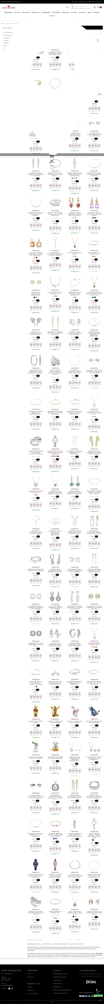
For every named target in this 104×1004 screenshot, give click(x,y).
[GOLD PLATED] (75, 218)
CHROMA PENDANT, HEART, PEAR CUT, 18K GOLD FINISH (94, 294)
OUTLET (52, 15)
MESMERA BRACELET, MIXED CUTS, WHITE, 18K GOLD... (55, 413)
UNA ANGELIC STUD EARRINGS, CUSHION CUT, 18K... (94, 608)
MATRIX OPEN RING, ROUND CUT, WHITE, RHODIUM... (55, 214)
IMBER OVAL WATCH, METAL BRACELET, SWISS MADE (74, 174)
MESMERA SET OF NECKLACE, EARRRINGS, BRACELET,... (55, 533)
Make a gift (30, 990)
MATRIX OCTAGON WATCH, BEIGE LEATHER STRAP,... (55, 876)
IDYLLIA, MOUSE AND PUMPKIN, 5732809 (55, 757)
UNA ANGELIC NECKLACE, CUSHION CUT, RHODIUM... (75, 876)
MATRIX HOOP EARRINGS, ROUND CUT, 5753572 (75, 333)
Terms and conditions (60, 973)
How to (29, 987)
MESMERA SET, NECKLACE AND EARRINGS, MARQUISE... (94, 334)
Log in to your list (33, 993)
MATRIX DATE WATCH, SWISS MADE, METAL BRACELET (55, 452)
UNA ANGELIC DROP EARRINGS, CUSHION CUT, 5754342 (74, 608)
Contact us (99, 1)
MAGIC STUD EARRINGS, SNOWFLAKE (35, 294)
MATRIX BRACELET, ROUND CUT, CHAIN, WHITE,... (55, 174)
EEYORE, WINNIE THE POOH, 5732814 (94, 721)
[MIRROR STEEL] (74, 178)
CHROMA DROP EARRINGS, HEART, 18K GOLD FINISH (75, 214)
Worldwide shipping (59, 977)
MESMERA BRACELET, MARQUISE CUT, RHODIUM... (75, 683)
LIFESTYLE (96, 12)
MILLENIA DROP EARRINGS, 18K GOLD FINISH (94, 214)
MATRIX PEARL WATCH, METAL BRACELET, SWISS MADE (94, 835)
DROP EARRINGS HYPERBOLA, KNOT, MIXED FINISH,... (94, 571)
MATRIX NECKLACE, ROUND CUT (55, 293)
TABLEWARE (8, 12)
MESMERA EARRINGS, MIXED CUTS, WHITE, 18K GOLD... (55, 333)
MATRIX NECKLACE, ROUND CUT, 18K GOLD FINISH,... (94, 876)
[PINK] (34, 686)
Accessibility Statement (60, 993)
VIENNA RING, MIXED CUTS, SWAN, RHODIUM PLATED (35, 452)
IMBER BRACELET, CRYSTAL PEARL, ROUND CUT (74, 294)
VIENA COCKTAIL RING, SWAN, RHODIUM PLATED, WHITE (55, 372)
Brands (91, 1)
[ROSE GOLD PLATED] (72, 178)
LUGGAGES (82, 12)
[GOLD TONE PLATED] (76, 178)
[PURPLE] (95, 218)
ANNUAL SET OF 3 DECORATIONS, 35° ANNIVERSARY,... (55, 683)
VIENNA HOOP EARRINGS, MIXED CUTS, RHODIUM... (74, 645)
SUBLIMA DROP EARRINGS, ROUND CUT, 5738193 (55, 608)
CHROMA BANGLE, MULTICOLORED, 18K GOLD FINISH (55, 835)
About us (75, 1)
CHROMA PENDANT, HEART (75, 253)
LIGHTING (74, 12)
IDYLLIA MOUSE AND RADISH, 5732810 (35, 757)
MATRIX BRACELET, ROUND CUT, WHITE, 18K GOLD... (94, 683)
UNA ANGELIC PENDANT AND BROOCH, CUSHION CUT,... (55, 797)
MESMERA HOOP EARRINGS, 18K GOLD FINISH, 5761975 (94, 452)
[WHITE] (95, 840)
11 (76, 939)
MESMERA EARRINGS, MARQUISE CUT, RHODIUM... (75, 452)
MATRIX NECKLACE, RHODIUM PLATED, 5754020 (94, 174)
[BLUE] (34, 297)
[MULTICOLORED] (58, 456)
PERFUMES (65, 12)
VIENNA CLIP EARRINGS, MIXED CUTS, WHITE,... (35, 333)
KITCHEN (17, 12)
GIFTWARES (56, 12)
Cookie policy (57, 986)
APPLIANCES (26, 12)
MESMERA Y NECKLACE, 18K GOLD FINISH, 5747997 (55, 254)
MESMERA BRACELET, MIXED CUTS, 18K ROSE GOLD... (75, 413)
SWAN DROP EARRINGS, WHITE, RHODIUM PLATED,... (55, 571)
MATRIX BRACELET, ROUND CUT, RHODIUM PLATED (36, 683)
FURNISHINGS (45, 12)
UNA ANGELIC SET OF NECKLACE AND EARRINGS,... (94, 758)
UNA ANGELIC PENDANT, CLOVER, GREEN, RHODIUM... (55, 492)
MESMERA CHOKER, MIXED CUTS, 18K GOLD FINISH (94, 492)
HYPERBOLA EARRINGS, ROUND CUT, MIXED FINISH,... (94, 532)
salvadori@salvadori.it (6, 985)
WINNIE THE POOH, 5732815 (36, 721)
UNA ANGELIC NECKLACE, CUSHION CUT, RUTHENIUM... (94, 796)
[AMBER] (34, 257)
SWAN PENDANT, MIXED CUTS (94, 644)
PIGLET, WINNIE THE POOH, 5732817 (74, 721)
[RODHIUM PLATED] (73, 218)
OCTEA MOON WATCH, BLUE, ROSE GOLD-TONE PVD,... (36, 876)
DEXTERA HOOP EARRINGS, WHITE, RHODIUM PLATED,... (35, 372)
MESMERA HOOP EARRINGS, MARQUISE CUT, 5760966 (36, 608)
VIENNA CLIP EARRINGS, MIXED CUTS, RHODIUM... (55, 645)
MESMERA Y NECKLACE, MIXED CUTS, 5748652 (36, 532)
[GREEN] (93, 218)
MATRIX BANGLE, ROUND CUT (55, 912)
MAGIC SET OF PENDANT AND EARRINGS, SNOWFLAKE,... (74, 759)
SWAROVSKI (35, 12)
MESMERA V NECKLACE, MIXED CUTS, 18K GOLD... (75, 372)
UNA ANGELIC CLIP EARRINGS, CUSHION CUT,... (35, 645)
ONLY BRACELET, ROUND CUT (94, 253)
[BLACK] (93, 840)
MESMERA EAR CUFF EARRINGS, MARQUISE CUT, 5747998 (94, 372)
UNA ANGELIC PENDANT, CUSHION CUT (94, 413)
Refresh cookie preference (62, 990)
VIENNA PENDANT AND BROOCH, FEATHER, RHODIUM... (75, 835)
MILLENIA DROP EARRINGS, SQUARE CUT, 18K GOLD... (36, 254)
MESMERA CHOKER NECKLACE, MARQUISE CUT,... (36, 413)
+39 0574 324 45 (9, 973)
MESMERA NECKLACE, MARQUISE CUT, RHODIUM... (36, 835)
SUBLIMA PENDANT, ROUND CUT (36, 491)
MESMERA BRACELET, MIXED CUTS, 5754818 (36, 570)
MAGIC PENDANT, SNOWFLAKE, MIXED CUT (74, 913)
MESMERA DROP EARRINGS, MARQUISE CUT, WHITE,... (36, 174)
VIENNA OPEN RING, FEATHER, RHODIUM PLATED (35, 913)
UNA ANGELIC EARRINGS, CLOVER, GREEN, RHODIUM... (74, 492)
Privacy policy (57, 983)
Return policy (57, 980)
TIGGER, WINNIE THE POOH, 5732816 (55, 721)
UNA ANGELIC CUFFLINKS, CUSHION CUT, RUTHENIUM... (36, 796)
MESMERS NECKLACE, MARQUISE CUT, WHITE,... (36, 214)
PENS (89, 12)
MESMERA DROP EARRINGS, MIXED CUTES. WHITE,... (74, 532)
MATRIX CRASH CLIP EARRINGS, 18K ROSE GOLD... (94, 913)
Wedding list (83, 1)
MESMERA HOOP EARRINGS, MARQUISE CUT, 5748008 (75, 571)
